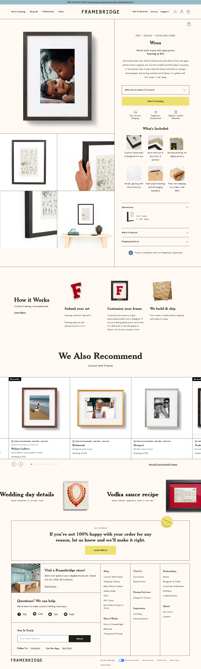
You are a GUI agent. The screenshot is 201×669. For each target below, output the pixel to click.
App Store (67, 648)
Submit (79, 638)
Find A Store (50, 587)
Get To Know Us (140, 12)
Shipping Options (130, 242)
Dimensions (128, 207)
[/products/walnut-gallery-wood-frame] (39, 407)
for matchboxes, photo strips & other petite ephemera (110, 2)
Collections (48, 12)
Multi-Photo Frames (113, 586)
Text (56, 614)
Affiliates (167, 591)
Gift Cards (109, 601)
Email (71, 614)
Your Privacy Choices (131, 660)
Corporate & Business (173, 586)
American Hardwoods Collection (24, 445)
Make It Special (129, 233)
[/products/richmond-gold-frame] (100, 407)
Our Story (168, 612)
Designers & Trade (171, 582)
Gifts (61, 12)
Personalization (140, 619)
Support (165, 12)
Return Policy (175, 660)
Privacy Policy (162, 660)
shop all (147, 35)
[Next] (21, 464)
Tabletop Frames (112, 582)
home (138, 35)
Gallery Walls (110, 591)
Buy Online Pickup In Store (113, 606)
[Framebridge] (100, 12)
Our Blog (137, 614)
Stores (154, 12)
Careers (167, 617)
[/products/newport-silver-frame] (161, 407)
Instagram (35, 648)
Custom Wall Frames (113, 577)
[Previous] (14, 464)
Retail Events (139, 582)
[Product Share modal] (187, 24)
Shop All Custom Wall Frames (163, 465)
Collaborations (170, 596)
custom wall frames (165, 35)
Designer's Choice (142, 598)
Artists (166, 577)
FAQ (25, 614)
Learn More (20, 313)
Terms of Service (147, 660)
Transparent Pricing (113, 634)
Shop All (34, 12)
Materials (108, 629)
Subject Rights (105, 665)
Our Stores (138, 577)
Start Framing (18, 12)
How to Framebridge (113, 624)
